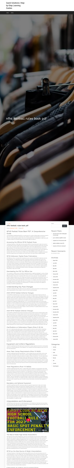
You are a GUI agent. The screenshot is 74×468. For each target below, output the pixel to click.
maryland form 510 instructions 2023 (59, 240)
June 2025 (55, 295)
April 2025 (55, 301)
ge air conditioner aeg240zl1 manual (59, 237)
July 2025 (54, 293)
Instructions (55, 355)
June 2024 (55, 325)
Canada (54, 349)
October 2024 (55, 314)
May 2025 (54, 298)
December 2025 (56, 279)
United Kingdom (56, 366)
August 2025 (55, 290)
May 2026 (54, 265)
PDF (22, 228)
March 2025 (55, 303)
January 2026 (55, 276)
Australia (54, 347)
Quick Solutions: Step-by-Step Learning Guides (15, 5)
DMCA (12, 12)
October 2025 (55, 284)
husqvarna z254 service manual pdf (59, 245)
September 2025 (56, 287)
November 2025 (56, 282)
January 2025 (55, 306)
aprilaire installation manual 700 (58, 243)
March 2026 (55, 271)
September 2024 (56, 317)
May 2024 (54, 328)
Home (7, 12)
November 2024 (56, 312)
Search (52, 223)
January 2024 (55, 339)
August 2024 (55, 320)
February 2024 (55, 336)
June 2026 (55, 263)
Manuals (54, 357)
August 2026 (55, 260)
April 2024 (55, 331)
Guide (54, 352)
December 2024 (56, 309)
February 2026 (55, 274)
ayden (9, 223)
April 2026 (55, 268)
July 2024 (54, 322)
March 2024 (55, 333)
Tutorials (54, 363)
